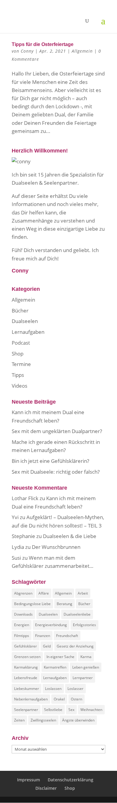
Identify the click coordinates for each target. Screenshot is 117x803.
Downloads (23, 614)
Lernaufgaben (28, 331)
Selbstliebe (53, 709)
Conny (27, 51)
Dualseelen (25, 321)
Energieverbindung (51, 624)
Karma (86, 656)
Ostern (76, 699)
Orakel (59, 699)
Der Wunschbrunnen (56, 546)
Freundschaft (67, 635)
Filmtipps (21, 635)
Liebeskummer (26, 688)
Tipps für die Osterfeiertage (43, 44)
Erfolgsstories (84, 624)
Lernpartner (83, 677)
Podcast (21, 342)
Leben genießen (85, 667)
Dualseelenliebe (77, 614)
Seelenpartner (26, 709)
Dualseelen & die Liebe (69, 536)
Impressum (28, 780)
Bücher (20, 310)
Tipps (18, 374)
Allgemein (82, 51)
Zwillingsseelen (43, 720)
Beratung (64, 603)
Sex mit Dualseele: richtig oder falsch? (56, 471)
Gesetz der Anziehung (75, 646)
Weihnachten (91, 709)
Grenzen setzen (27, 656)
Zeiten (19, 720)
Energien (21, 624)
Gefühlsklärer (25, 646)
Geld (47, 646)
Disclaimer (46, 788)
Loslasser (75, 688)
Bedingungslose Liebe (32, 603)
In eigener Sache (60, 656)
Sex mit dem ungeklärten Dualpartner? (57, 431)
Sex (71, 709)
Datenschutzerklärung (70, 780)
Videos (19, 385)
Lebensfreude (25, 677)
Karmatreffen (55, 667)
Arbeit (83, 593)
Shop (17, 353)
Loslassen (53, 688)
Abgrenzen (23, 593)
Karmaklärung (26, 667)
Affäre (43, 593)
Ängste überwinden (78, 720)
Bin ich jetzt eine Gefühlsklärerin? (50, 460)
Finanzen (42, 635)
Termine (21, 364)
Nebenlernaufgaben (31, 699)
